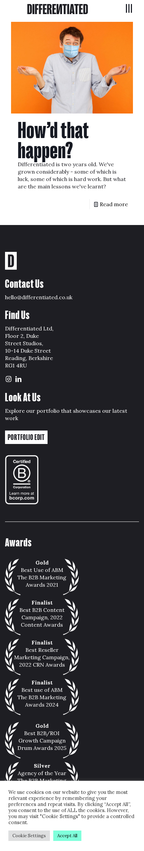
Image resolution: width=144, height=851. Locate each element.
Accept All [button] (67, 836)
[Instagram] (8, 379)
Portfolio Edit (26, 437)
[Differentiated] (57, 8)
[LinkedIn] (18, 379)
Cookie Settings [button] (29, 836)
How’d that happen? (53, 140)
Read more (114, 204)
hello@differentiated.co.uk (38, 297)
